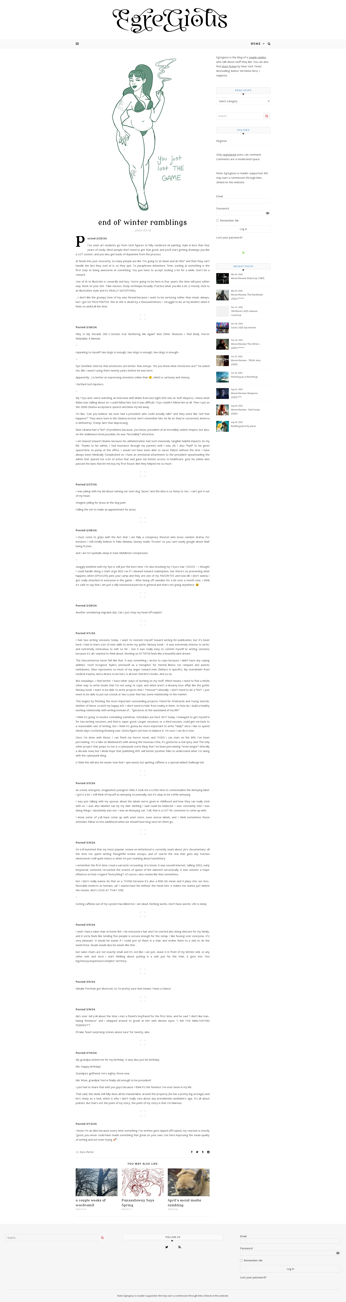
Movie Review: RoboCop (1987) (247, 278)
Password (222, 208)
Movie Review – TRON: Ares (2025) (246, 362)
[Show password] (268, 213)
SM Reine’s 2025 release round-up (244, 313)
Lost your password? (229, 237)
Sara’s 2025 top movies (243, 327)
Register (221, 141)
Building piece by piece (243, 426)
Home (256, 43)
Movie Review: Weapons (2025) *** (244, 395)
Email (219, 196)
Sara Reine (87, 1152)
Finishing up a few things (244, 376)
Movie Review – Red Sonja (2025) (245, 411)
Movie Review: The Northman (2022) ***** (247, 296)
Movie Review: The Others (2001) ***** (245, 345)
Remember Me (229, 220)
